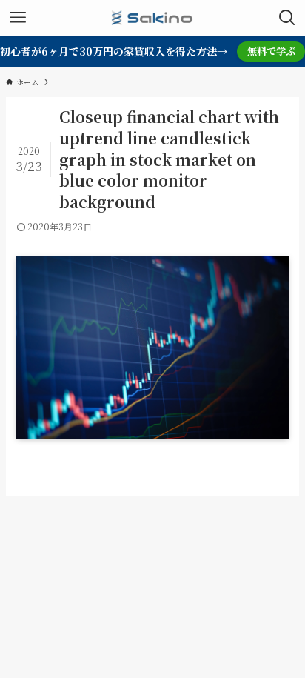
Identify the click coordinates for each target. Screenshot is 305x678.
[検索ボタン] (287, 18)
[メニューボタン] (18, 18)
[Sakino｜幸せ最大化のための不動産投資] (152, 18)
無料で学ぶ (271, 51)
